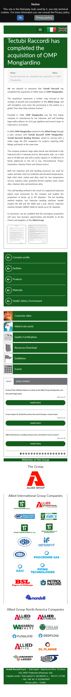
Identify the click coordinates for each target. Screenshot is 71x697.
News (55, 73)
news (8, 381)
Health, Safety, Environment (27, 301)
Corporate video (23, 316)
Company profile (21, 257)
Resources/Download (26, 348)
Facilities (17, 268)
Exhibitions (20, 358)
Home (12, 73)
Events (18, 369)
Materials (17, 290)
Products (17, 279)
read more (35, 403)
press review (22, 381)
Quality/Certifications (26, 337)
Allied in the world (24, 326)
